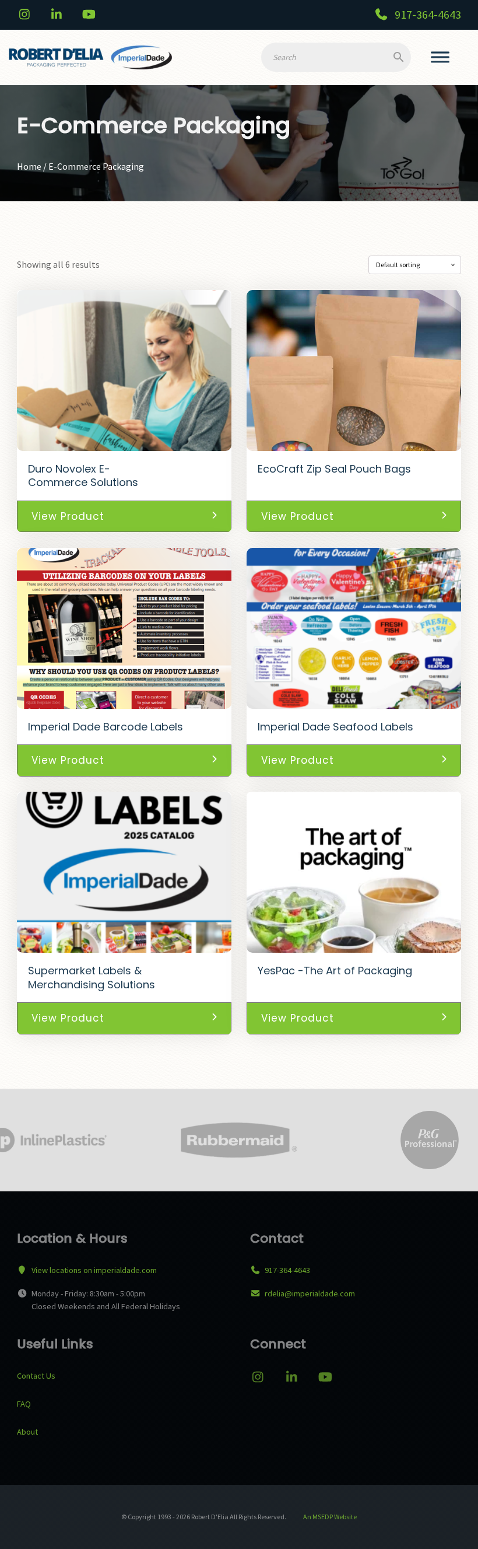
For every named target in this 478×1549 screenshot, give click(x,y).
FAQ (24, 1403)
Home (29, 166)
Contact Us (36, 1375)
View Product (67, 516)
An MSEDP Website (329, 1516)
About (27, 1431)
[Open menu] (440, 58)
